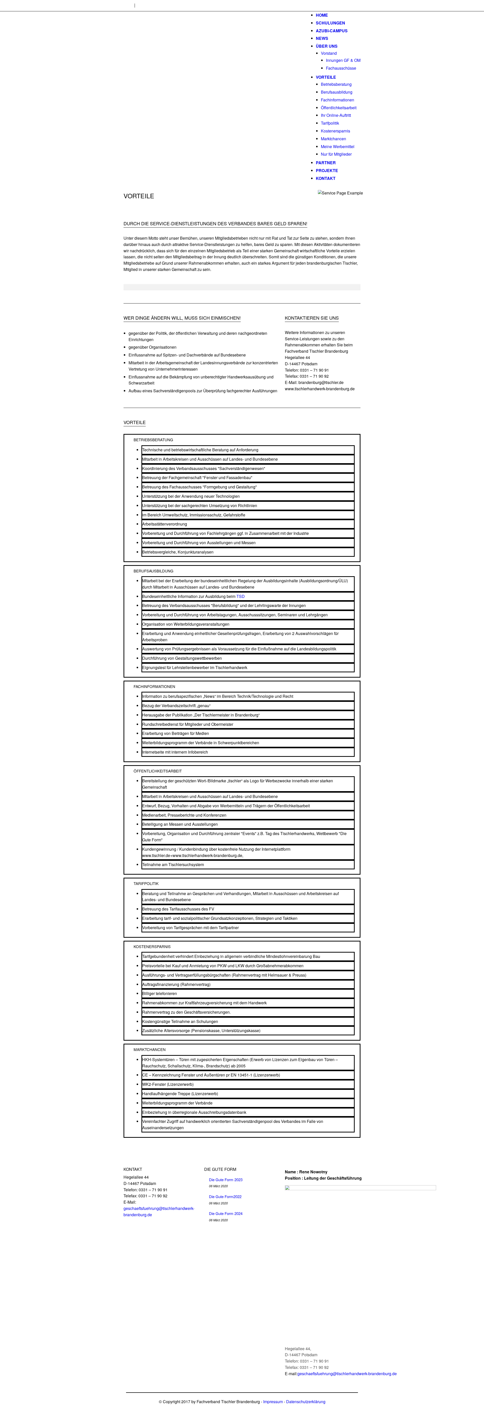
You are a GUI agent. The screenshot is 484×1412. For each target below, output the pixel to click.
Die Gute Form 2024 (226, 1213)
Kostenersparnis (335, 131)
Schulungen (330, 23)
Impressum (273, 1401)
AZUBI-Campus (332, 31)
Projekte (327, 170)
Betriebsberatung (336, 84)
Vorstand (329, 53)
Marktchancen (333, 139)
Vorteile (326, 77)
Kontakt (326, 178)
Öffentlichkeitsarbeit (338, 107)
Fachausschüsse (341, 68)
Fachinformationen (337, 100)
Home (322, 15)
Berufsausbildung (336, 92)
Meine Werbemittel (337, 146)
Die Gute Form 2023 (226, 1179)
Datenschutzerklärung (305, 1401)
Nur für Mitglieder (336, 154)
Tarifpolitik (330, 123)
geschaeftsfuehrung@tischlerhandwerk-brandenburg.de (347, 1373)
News (322, 38)
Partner (326, 162)
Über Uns (327, 46)
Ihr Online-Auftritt (336, 115)
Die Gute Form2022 (225, 1196)
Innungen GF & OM (343, 60)
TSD (240, 596)
